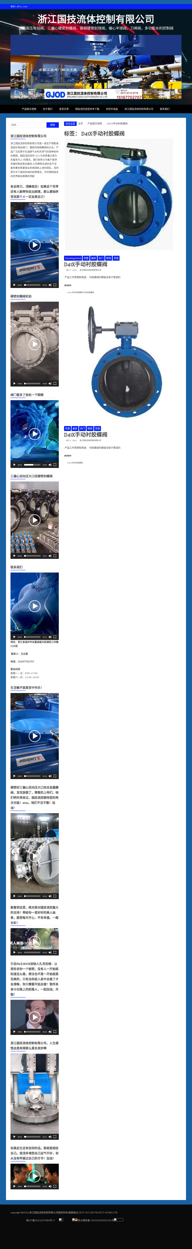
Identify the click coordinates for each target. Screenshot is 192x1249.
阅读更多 (67, 285)
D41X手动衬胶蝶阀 (85, 264)
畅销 (108, 258)
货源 (116, 258)
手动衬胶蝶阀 (88, 292)
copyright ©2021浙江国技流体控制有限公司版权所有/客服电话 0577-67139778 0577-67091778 (63, 1212)
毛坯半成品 (112, 108)
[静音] (50, 284)
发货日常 (64, 108)
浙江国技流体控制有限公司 (96, 19)
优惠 (86, 258)
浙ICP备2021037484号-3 (32, 1220)
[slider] (32, 285)
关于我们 (47, 108)
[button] (35, 245)
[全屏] (54, 284)
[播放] (14, 284)
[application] (34, 245)
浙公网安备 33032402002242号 (96, 1220)
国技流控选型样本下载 (87, 108)
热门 (101, 258)
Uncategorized (73, 258)
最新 (93, 258)
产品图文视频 (29, 108)
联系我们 (165, 108)
